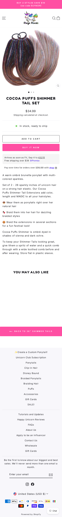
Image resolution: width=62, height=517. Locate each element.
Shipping (18, 115)
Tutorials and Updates (31, 414)
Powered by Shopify (31, 514)
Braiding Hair (31, 383)
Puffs (31, 388)
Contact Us (31, 440)
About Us (31, 430)
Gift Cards (31, 399)
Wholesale (31, 445)
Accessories (31, 394)
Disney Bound (31, 373)
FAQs (31, 424)
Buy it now (31, 147)
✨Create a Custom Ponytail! (31, 352)
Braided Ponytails (31, 378)
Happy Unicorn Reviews (31, 419)
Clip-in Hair (31, 368)
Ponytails (31, 362)
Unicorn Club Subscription (31, 357)
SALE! (31, 404)
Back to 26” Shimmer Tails (33, 331)
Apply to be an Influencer (31, 435)
